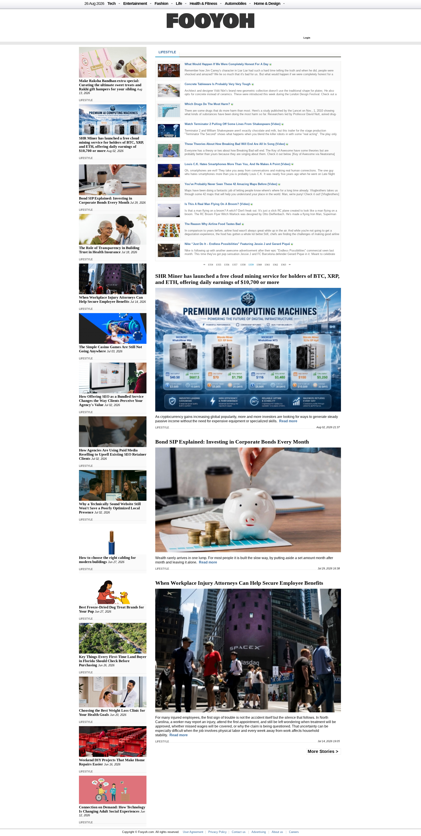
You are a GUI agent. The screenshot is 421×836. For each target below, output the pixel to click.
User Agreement (193, 832)
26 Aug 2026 (94, 3)
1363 (283, 264)
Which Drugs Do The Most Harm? (207, 104)
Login (306, 37)
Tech (111, 3)
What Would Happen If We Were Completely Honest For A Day (226, 64)
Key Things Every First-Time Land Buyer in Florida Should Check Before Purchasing (112, 661)
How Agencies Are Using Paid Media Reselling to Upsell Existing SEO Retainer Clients (112, 454)
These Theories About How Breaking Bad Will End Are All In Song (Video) (235, 144)
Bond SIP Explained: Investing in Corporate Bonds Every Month (105, 200)
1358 (243, 264)
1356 (226, 264)
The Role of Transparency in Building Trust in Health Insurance (109, 250)
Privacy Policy (217, 832)
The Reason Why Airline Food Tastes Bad (213, 224)
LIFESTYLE (86, 100)
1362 (275, 264)
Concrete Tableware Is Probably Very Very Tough (218, 84)
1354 (210, 264)
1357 (234, 264)
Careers (294, 832)
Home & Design (267, 3)
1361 (267, 264)
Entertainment (135, 3)
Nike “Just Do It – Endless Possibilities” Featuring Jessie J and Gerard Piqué (237, 244)
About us (277, 832)
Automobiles (235, 3)
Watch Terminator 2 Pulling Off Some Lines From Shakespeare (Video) (232, 124)
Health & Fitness (203, 3)
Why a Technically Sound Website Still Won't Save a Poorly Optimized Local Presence (110, 508)
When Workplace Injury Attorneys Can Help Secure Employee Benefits (111, 299)
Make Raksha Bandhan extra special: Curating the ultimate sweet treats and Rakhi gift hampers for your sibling (110, 85)
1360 (259, 264)
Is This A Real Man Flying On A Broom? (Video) (217, 204)
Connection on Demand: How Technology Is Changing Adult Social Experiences (112, 809)
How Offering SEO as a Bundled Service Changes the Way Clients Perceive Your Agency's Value (111, 400)
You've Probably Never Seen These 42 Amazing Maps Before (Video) (231, 184)
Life (179, 3)
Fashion (161, 3)
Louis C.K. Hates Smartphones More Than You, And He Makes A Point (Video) (237, 164)
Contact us (239, 832)
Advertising (259, 832)
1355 (218, 264)
